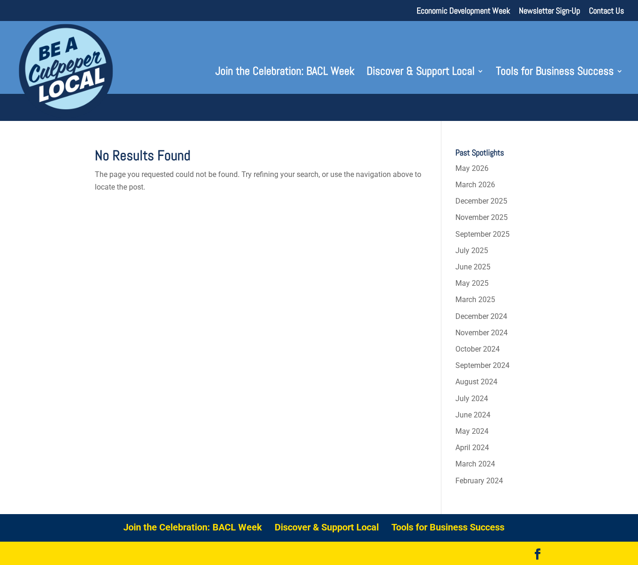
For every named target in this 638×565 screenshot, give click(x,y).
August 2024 (476, 381)
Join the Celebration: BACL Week (284, 73)
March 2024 (475, 463)
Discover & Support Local (421, 73)
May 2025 (472, 283)
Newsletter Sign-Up (549, 11)
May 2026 (472, 168)
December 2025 (481, 201)
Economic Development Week (463, 11)
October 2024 (477, 349)
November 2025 (481, 217)
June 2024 (472, 414)
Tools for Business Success (555, 73)
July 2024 (471, 398)
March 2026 (475, 184)
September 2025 (482, 234)
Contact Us (606, 11)
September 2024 (482, 365)
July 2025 (471, 250)
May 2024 (472, 431)
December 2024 (481, 316)
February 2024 (479, 480)
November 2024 (481, 332)
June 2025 (472, 266)
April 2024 (472, 447)
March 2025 (475, 299)
